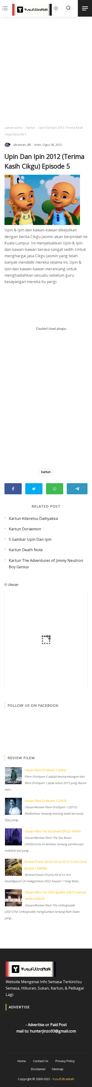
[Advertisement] (46, 71)
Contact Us (40, 1061)
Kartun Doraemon (25, 529)
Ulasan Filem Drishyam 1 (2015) (45, 801)
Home (21, 1061)
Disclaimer (38, 1069)
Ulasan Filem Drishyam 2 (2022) (45, 770)
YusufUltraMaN (63, 1079)
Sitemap (57, 1069)
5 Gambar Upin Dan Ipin (30, 539)
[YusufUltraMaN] (32, 11)
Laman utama (13, 128)
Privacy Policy (65, 1061)
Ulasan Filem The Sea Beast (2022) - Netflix (53, 831)
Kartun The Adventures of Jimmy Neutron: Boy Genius (46, 563)
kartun (30, 128)
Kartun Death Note (26, 549)
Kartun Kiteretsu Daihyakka (33, 518)
